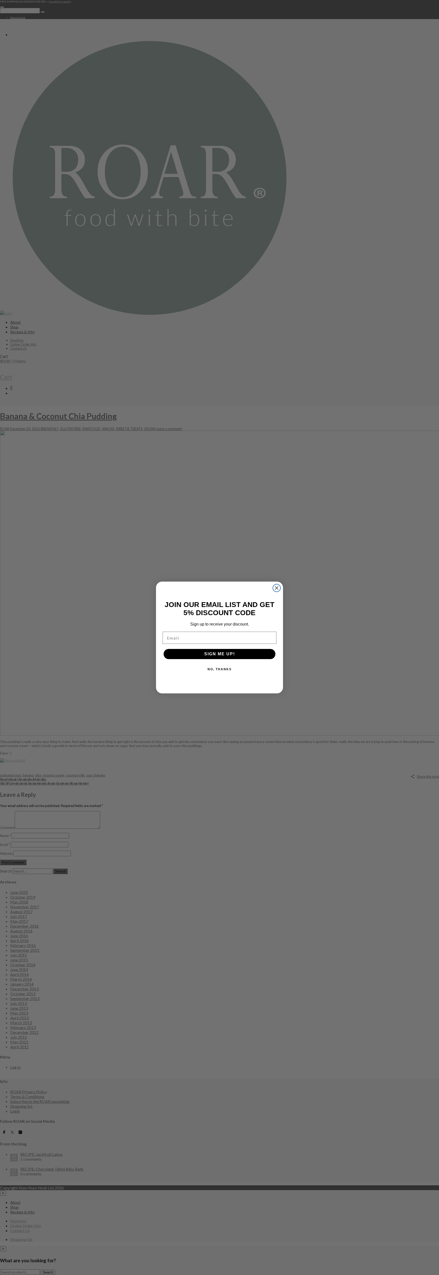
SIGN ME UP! (219, 654)
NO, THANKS (220, 669)
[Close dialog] (276, 588)
